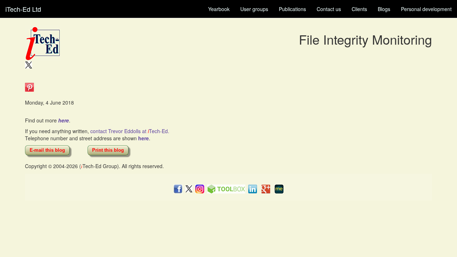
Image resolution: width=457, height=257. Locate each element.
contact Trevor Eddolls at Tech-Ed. (129, 131)
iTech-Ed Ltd (23, 9)
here (63, 120)
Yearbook (219, 8)
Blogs (384, 8)
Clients (359, 8)
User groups (254, 8)
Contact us (329, 8)
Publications (292, 8)
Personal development (426, 8)
